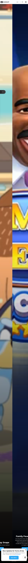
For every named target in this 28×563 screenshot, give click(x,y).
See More (14, 557)
